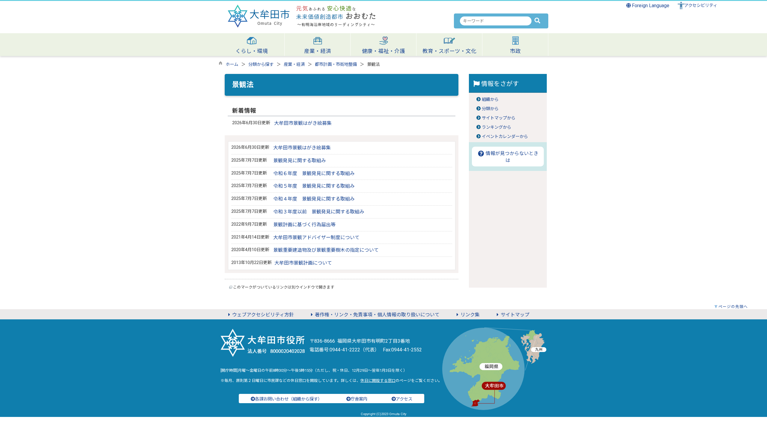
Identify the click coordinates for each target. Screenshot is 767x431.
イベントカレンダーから (505, 136)
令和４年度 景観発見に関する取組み (314, 199)
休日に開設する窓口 (377, 380)
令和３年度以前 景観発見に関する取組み (318, 212)
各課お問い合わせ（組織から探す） (288, 399)
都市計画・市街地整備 (336, 64)
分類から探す (261, 64)
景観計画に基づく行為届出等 (304, 224)
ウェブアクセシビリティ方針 (263, 315)
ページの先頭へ (733, 306)
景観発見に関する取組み (299, 160)
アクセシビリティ (700, 5)
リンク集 (470, 315)
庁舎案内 (359, 399)
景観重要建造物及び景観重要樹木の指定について (326, 250)
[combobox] (496, 20)
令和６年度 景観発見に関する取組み (314, 173)
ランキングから (496, 127)
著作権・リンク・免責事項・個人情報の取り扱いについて (377, 315)
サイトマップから (498, 118)
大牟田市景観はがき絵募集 (303, 123)
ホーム (232, 64)
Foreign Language (650, 5)
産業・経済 (294, 64)
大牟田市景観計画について (303, 263)
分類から (490, 108)
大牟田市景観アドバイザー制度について (316, 237)
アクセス (404, 399)
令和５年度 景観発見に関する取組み (314, 186)
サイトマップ (515, 315)
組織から (490, 99)
